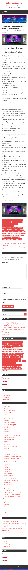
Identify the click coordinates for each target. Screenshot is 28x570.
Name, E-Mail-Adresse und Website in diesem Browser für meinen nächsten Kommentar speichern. (14, 301)
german (4, 347)
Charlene (20, 222)
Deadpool (6, 420)
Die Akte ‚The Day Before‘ (9, 325)
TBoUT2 (13, 363)
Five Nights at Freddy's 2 (10, 424)
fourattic (4, 231)
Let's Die (8, 353)
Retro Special (7, 452)
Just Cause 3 (7, 431)
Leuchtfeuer (5, 355)
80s (2, 220)
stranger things (6, 239)
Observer (6, 441)
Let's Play (4, 32)
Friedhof (10, 231)
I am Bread (6, 429)
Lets (17, 353)
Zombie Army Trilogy (9, 490)
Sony (5, 510)
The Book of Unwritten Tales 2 (9, 366)
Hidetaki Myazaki (15, 347)
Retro (11, 237)
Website (4, 293)
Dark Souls (4, 345)
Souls (9, 363)
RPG (14, 237)
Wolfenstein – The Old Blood (11, 480)
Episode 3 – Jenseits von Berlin (12, 496)
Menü (5, 12)
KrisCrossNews (20, 351)
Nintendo (6, 504)
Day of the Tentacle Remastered (11, 418)
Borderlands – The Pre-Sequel (11, 487)
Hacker (8, 347)
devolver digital (19, 227)
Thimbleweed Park (8, 475)
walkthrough (5, 368)
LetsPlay (22, 353)
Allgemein (6, 501)
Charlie (4, 224)
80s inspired (7, 220)
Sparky (18, 237)
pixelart (17, 235)
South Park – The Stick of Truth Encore (13, 460)
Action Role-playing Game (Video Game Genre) (12, 342)
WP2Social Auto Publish (9, 569)
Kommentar (5, 262)
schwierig (4, 363)
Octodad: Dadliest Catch (9, 443)
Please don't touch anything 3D (11, 446)
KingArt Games (5, 351)
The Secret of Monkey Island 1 (12, 454)
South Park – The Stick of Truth (11, 458)
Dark (21, 343)
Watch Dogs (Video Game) (15, 368)
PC (18, 357)
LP (21, 355)
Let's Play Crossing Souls (16, 233)
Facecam (22, 229)
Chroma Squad (7, 412)
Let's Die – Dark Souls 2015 (10, 439)
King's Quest (7, 433)
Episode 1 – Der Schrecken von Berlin (14, 492)
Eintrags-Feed (6, 395)
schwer (24, 361)
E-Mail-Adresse (6, 287)
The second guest (8, 473)
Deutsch (10, 345)
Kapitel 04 (7, 469)
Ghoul (14, 231)
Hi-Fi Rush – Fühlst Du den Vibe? (10, 322)
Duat (3, 229)
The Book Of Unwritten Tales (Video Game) (11, 364)
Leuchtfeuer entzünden (14, 355)
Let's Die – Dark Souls (9, 437)
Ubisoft (19, 366)
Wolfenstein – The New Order (11, 478)
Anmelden (5, 393)
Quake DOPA (7, 448)
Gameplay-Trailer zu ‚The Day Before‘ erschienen (14, 324)
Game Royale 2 (7, 427)
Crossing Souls (21, 30)
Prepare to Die (5, 359)
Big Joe (9, 222)
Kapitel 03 (7, 467)
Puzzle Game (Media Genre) (8, 361)
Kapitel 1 (23, 231)
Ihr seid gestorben (15, 349)
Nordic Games (13, 357)
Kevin (3, 233)
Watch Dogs (7, 477)
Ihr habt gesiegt (5, 349)
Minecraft (6, 488)
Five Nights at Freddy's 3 (10, 426)
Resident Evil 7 (7, 450)
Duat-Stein (16, 229)
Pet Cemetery (11, 235)
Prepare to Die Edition (15, 359)
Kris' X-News (12, 351)
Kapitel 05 (7, 471)
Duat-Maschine (9, 229)
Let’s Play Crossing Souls (8, 200)
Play (21, 357)
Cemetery (14, 222)
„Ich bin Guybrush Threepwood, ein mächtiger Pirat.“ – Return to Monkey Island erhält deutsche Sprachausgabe (13, 329)
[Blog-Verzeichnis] (4, 381)
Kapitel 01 (7, 464)
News (4, 498)
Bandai (17, 343)
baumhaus (4, 222)
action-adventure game (16, 220)
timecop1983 (19, 239)
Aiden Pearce (11, 343)
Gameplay (21, 345)
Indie (18, 231)
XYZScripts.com (20, 569)
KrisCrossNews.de (14, 3)
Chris (8, 224)
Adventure (4, 343)
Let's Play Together (7, 484)
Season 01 (7, 414)
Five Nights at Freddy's (9, 422)
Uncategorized (6, 514)
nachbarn (4, 235)
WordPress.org (6, 399)
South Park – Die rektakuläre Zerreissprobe (14, 456)
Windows (4, 370)
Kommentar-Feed (7, 397)
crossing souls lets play (8, 227)
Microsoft (6, 502)
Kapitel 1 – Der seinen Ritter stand (13, 435)
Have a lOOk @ (6, 406)
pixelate (22, 235)
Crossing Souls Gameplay (8, 225)
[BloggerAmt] (6, 378)
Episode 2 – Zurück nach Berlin (12, 494)
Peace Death (7, 444)
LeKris (14, 30)
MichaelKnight (5, 357)
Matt (24, 233)
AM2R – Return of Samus (10, 410)
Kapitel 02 (7, 466)
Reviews (5, 512)
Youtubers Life (7, 482)
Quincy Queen (5, 237)
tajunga (13, 239)
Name (3, 281)
